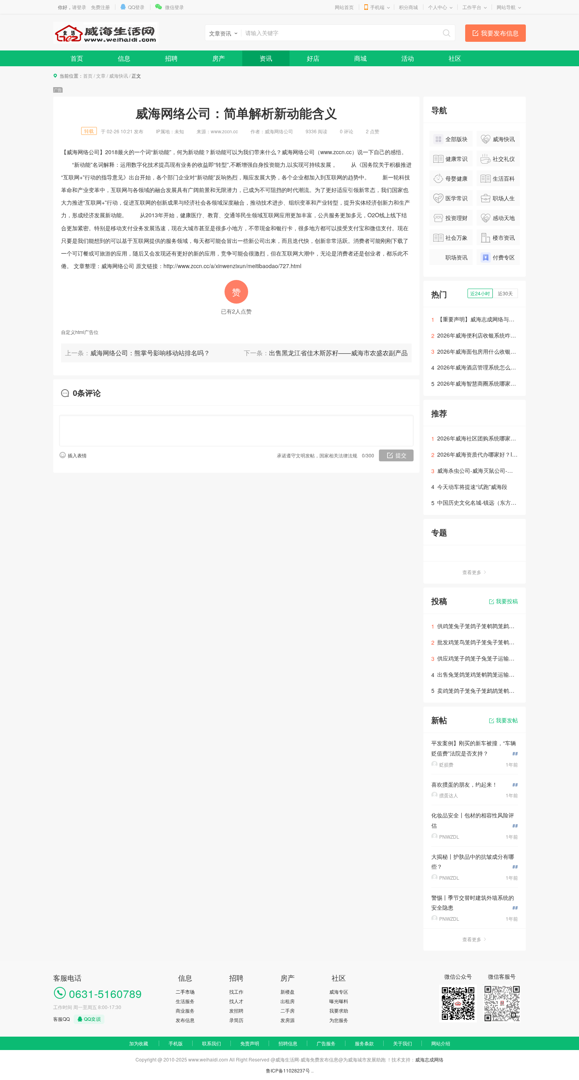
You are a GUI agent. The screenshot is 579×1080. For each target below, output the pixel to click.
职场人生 (504, 198)
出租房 (287, 1001)
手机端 (377, 7)
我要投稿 (507, 601)
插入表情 (77, 455)
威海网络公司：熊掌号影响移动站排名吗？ (150, 352)
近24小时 (480, 293)
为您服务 (338, 1020)
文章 (101, 75)
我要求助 (338, 1010)
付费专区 (504, 257)
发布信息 (185, 1020)
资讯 (266, 58)
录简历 (236, 1020)
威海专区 (338, 991)
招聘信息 (287, 1043)
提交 (400, 455)
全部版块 (456, 139)
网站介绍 (440, 1043)
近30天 (505, 293)
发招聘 (236, 1010)
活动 (407, 58)
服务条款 (364, 1043)
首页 (77, 58)
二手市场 (185, 991)
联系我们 (211, 1043)
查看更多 (471, 572)
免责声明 (249, 1043)
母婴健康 (456, 178)
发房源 (287, 1020)
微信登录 (174, 7)
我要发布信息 (500, 32)
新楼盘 (287, 991)
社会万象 (456, 237)
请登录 (79, 7)
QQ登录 (136, 7)
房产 (218, 58)
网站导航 (506, 7)
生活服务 (185, 1001)
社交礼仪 (504, 158)
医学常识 (456, 198)
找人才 (236, 1001)
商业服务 (185, 1010)
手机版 (176, 1043)
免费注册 (100, 7)
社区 (455, 58)
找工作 (236, 991)
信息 (124, 58)
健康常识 (456, 158)
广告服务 (326, 1043)
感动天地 (504, 218)
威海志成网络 (429, 1059)
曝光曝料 (338, 1001)
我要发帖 (507, 720)
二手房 (287, 1010)
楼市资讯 (504, 237)
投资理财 (456, 218)
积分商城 (408, 7)
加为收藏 (138, 1043)
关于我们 (402, 1043)
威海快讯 (118, 75)
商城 (360, 58)
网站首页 (344, 7)
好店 (313, 58)
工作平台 (471, 7)
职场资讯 (456, 257)
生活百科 (504, 178)
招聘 (171, 58)
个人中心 (437, 7)
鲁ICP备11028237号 (288, 1070)
